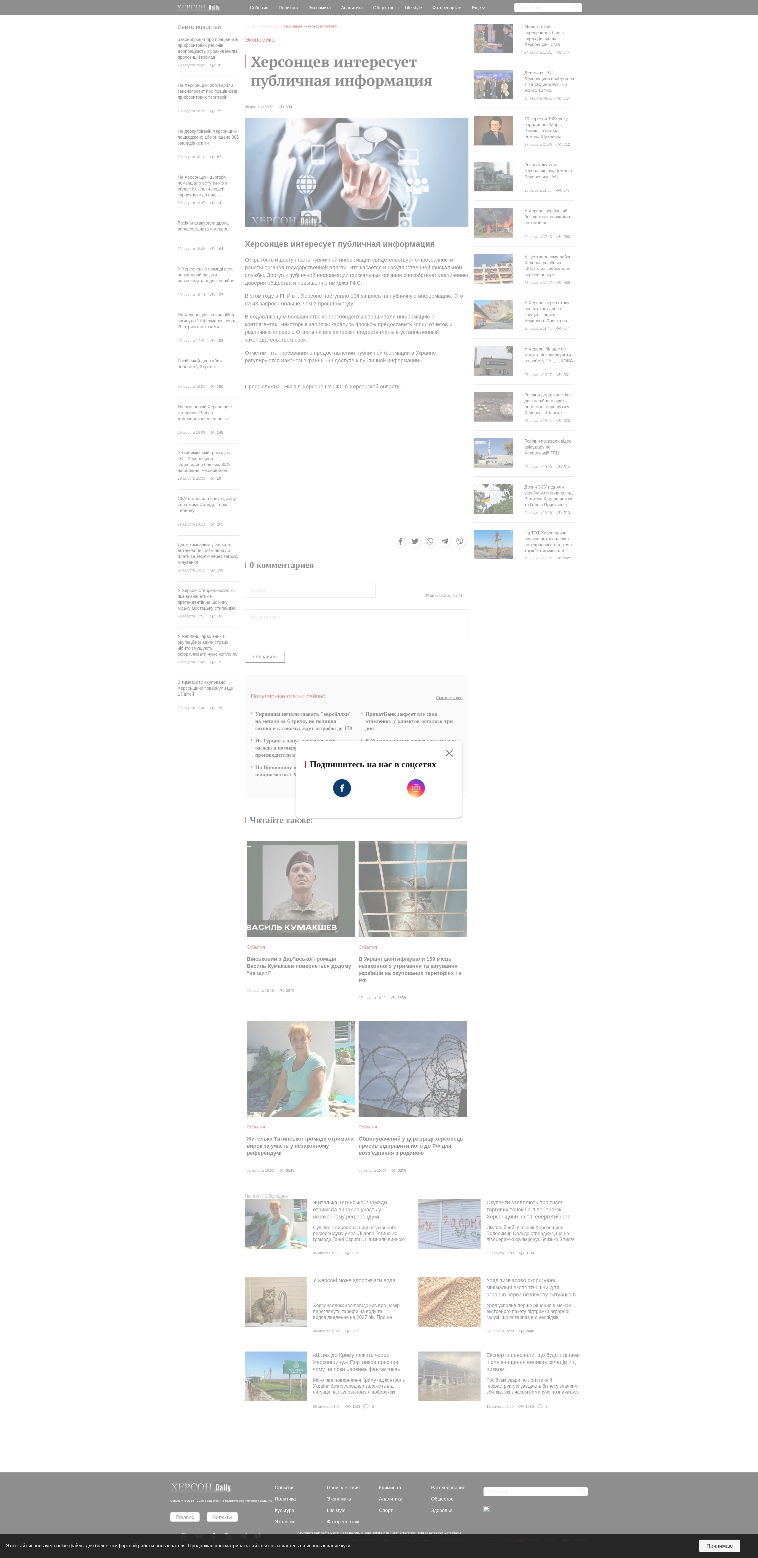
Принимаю (719, 1546)
